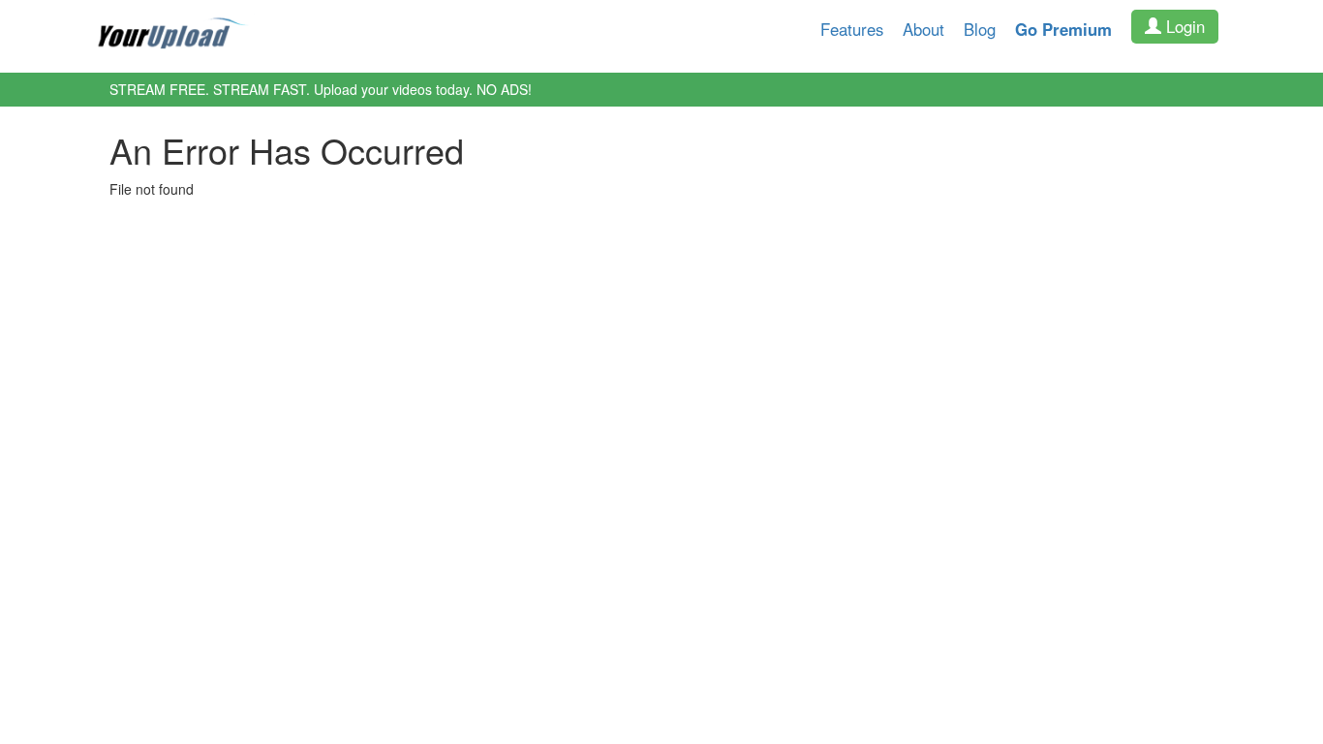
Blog (980, 29)
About (923, 29)
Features (851, 29)
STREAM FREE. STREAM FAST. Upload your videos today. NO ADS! (320, 89)
